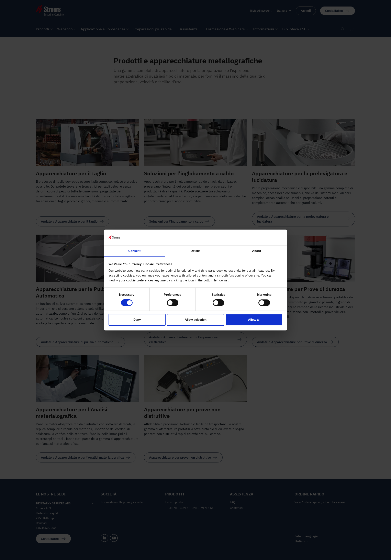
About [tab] (256, 251)
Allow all (254, 319)
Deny (137, 319)
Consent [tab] (134, 251)
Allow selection (195, 319)
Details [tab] (196, 251)
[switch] (172, 303)
